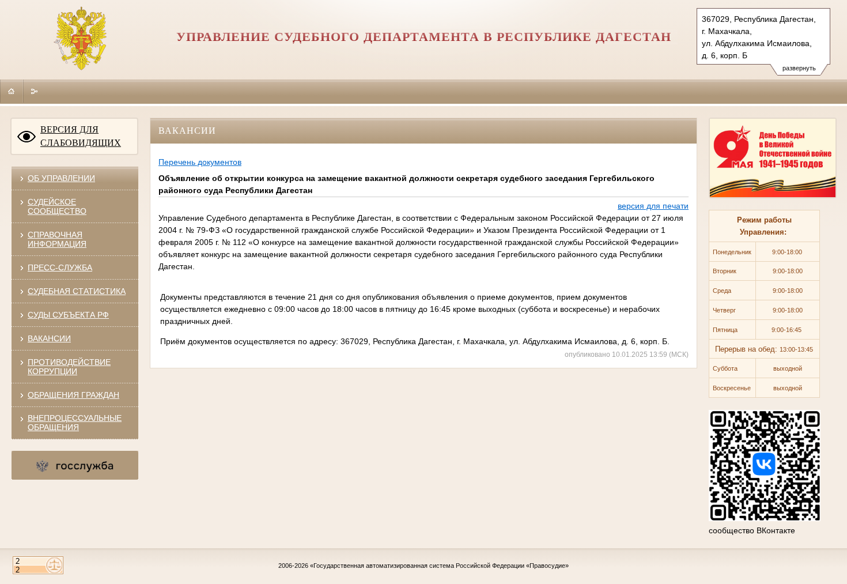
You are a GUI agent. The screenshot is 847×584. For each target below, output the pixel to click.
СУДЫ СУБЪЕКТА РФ (68, 314)
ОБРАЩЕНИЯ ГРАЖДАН (73, 395)
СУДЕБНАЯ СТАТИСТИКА (77, 291)
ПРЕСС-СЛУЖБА (60, 267)
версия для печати (653, 205)
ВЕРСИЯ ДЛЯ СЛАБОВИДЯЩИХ (80, 136)
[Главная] (11, 91)
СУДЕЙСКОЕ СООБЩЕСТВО (57, 206)
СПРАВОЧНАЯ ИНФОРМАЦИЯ (57, 239)
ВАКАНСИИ (49, 338)
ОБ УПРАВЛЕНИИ (61, 178)
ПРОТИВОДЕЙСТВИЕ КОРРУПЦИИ (69, 366)
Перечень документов (199, 162)
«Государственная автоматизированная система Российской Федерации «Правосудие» (439, 565)
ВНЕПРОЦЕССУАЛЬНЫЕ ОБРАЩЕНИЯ (75, 422)
